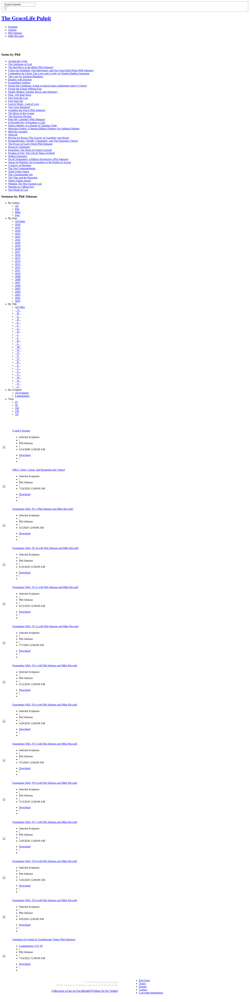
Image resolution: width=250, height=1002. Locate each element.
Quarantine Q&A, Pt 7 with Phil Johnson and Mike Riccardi (44, 822)
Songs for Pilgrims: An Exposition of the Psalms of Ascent (39, 162)
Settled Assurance (17, 156)
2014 (17, 261)
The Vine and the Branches (22, 177)
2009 (17, 276)
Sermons (13, 26)
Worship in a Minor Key (21, 186)
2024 (17, 230)
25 (16, 402)
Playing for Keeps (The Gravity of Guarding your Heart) (38, 137)
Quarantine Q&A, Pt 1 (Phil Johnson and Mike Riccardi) (42, 508)
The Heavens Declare (19, 116)
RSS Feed (144, 980)
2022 (17, 236)
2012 (17, 267)
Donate (143, 986)
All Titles (20, 307)
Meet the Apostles (17, 131)
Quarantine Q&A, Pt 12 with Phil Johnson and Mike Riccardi (45, 626)
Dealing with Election (20, 79)
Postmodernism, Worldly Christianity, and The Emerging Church (43, 140)
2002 (17, 297)
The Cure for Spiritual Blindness (25, 76)
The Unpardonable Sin (20, 174)
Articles (12, 29)
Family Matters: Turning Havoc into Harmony (33, 91)
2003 (17, 294)
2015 (17, 258)
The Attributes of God (20, 64)
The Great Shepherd (19, 107)
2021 (17, 239)
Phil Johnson (15, 32)
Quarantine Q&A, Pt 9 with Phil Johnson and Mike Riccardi (44, 900)
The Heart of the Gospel (21, 113)
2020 (17, 242)
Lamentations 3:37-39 (31, 945)
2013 (17, 264)
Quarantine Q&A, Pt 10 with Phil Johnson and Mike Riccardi (45, 548)
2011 (17, 270)
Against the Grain (17, 61)
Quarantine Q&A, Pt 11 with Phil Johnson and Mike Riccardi (45, 587)
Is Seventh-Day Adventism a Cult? (26, 122)
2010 (17, 273)
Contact (143, 989)
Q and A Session (21, 430)
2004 (17, 291)
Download (24, 455)
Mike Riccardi (15, 36)
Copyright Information (151, 992)
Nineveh (12, 134)
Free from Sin (15, 101)
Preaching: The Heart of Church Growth (30, 150)
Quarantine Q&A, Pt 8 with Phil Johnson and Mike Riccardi (44, 861)
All (16, 206)
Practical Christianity (19, 147)
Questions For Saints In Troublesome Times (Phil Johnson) (43, 939)
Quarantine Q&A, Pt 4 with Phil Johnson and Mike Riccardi (44, 704)
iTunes (142, 983)
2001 (17, 301)
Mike (18, 212)
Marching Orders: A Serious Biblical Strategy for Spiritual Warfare (43, 128)
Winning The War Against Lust (25, 183)
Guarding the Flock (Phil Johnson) (26, 110)
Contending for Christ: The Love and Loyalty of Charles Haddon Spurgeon (48, 73)
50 (16, 405)
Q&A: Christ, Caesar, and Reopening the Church (38, 469)
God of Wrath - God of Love (23, 104)
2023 (17, 233)
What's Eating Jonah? (19, 180)
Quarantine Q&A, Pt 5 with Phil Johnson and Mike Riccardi (44, 743)
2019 (17, 245)
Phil (17, 209)
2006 (17, 285)
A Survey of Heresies (19, 165)
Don (17, 215)
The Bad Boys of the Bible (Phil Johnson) (30, 67)
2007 (17, 282)
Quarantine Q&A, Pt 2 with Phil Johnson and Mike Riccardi (44, 665)
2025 (17, 227)
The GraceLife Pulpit (26, 18)
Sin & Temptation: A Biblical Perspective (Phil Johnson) (38, 159)
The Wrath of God (18, 189)
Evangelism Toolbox (19, 82)
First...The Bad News (19, 94)
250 (17, 411)
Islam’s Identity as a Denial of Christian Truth (32, 125)
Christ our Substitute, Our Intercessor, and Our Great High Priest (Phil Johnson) (51, 70)
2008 (17, 279)
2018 (17, 248)
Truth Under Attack (18, 171)
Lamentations (22, 395)
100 (17, 408)
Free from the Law (18, 97)
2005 (17, 288)
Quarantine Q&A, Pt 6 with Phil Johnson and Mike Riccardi (44, 782)
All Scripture (22, 392)
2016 (17, 255)
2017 (17, 252)
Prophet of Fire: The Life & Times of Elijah (31, 153)
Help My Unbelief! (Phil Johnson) (26, 119)
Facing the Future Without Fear (25, 88)
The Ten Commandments (21, 168)
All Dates (20, 221)
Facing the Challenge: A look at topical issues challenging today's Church (47, 85)
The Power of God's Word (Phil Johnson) (30, 143)
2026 (17, 224)
